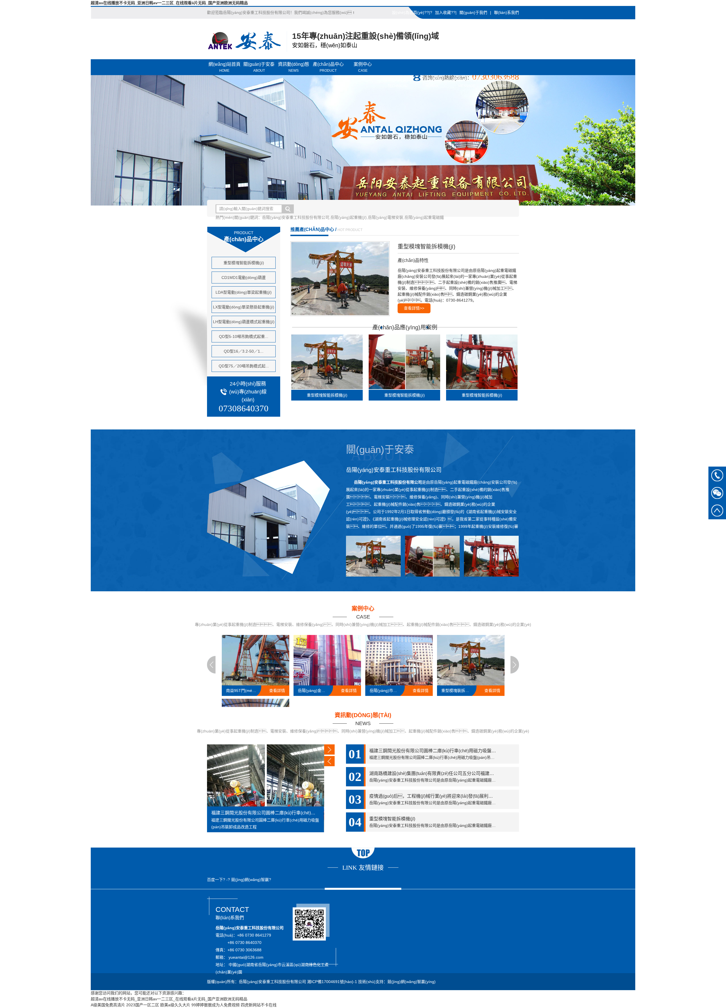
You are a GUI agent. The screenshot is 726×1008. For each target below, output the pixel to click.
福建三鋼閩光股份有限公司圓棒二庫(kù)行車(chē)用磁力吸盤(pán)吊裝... (441, 750)
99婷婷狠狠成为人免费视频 (215, 1005)
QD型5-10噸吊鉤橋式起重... (243, 336)
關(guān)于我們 (473, 12)
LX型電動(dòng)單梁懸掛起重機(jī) (243, 307)
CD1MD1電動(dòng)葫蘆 (243, 277)
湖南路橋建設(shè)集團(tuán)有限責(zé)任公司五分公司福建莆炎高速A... (441, 773)
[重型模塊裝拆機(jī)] (471, 660)
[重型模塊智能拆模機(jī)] (342, 278)
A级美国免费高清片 (108, 1005)
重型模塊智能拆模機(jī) (243, 263)
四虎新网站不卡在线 (259, 1005)
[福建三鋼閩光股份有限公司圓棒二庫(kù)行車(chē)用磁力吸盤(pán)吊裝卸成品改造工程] (265, 788)
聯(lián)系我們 (506, 12)
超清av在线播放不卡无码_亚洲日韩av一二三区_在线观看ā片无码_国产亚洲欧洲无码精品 (169, 3)
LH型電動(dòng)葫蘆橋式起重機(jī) (244, 321)
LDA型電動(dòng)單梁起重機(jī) (244, 292)
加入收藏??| (446, 12)
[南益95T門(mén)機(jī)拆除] (255, 660)
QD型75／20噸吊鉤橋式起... (244, 366)
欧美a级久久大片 (175, 1005)
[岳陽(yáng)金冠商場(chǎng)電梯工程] (327, 660)
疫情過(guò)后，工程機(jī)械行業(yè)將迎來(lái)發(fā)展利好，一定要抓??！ (444, 796)
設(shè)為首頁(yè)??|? (412, 12)
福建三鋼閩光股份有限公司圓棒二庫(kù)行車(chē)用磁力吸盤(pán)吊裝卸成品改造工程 (265, 812)
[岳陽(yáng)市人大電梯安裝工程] (399, 660)
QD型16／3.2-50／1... (243, 351)
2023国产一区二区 (142, 1005)
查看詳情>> (414, 308)
